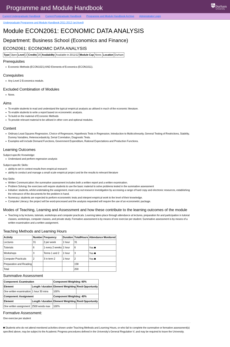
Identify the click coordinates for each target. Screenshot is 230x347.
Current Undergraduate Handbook (21, 16)
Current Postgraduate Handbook (63, 16)
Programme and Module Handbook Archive (110, 16)
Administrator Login (150, 16)
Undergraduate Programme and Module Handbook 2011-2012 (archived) (43, 22)
